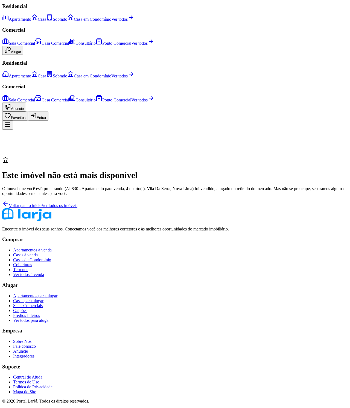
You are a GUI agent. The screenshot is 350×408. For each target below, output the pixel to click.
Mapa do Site (24, 391)
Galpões (20, 310)
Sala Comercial (22, 43)
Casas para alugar (28, 300)
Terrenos (20, 269)
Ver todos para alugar (31, 320)
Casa (42, 19)
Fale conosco (24, 346)
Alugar (16, 52)
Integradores (23, 356)
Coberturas (22, 264)
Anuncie (17, 109)
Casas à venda (25, 255)
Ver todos (119, 19)
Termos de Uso (26, 382)
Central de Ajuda (27, 377)
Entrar (41, 118)
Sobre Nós (22, 341)
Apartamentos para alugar (35, 295)
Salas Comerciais (28, 305)
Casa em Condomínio (92, 19)
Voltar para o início (25, 205)
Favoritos (18, 118)
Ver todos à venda (28, 274)
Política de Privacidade (32, 387)
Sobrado (60, 19)
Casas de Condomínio (32, 259)
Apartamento (20, 19)
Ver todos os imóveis (59, 205)
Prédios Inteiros (26, 315)
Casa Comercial (55, 43)
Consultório (85, 43)
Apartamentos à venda (32, 250)
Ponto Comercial (116, 43)
